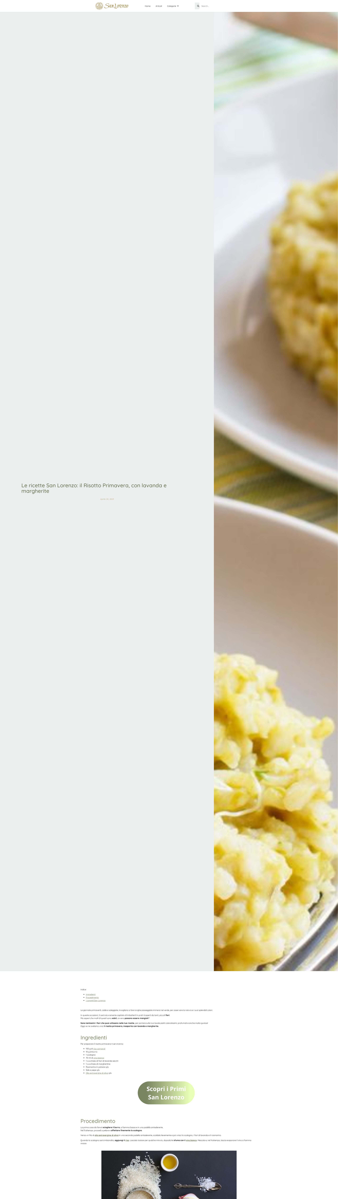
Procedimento (92, 997)
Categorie (171, 6)
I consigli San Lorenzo (95, 1000)
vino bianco (98, 1058)
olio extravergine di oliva (106, 1135)
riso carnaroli (99, 1048)
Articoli (159, 6)
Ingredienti (90, 994)
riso (127, 1140)
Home (147, 6)
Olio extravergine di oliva (97, 1073)
